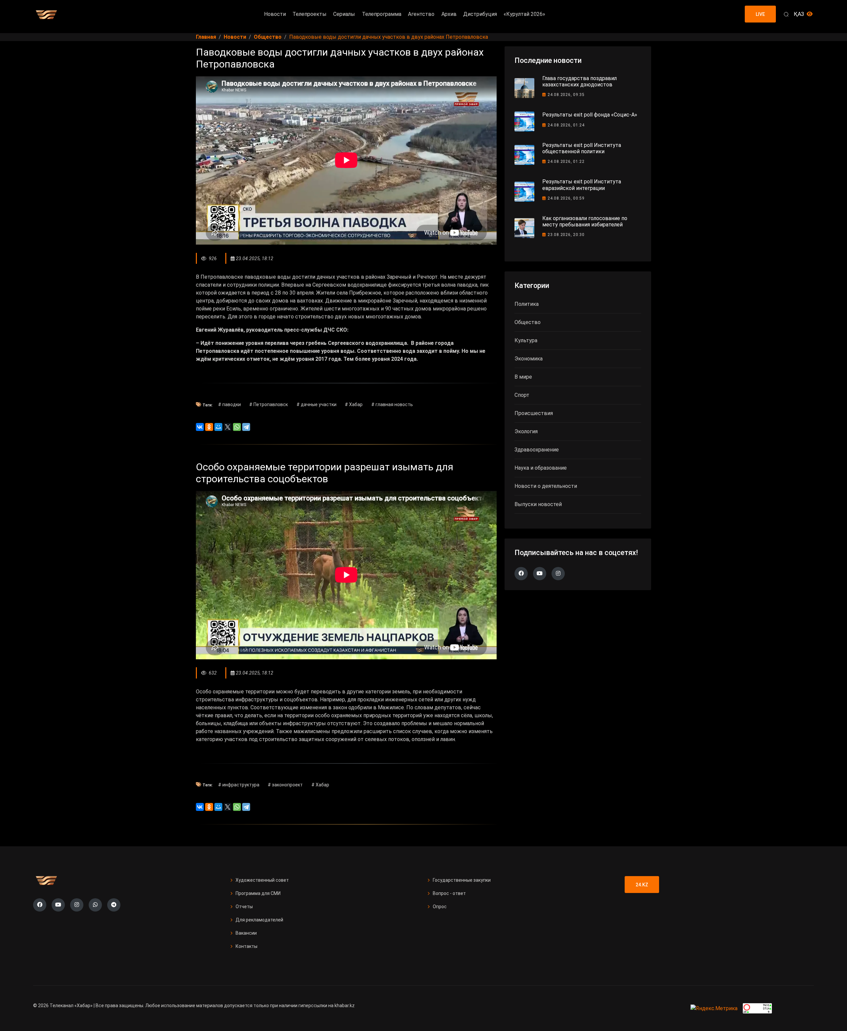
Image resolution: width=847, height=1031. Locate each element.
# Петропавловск (268, 404)
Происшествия (533, 413)
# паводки (229, 404)
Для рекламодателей (259, 919)
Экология (526, 431)
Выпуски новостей (538, 504)
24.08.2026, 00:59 (566, 198)
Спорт (521, 395)
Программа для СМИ (258, 893)
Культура (525, 340)
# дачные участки (316, 404)
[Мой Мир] (218, 427)
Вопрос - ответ (449, 893)
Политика (526, 304)
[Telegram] (246, 427)
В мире (523, 377)
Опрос (440, 906)
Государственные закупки (462, 880)
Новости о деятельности (545, 486)
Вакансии (246, 933)
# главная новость (392, 404)
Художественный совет (262, 880)
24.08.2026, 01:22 (566, 161)
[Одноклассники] (209, 427)
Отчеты (244, 906)
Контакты (246, 946)
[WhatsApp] (237, 427)
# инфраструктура (238, 784)
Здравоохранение (536, 449)
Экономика (528, 358)
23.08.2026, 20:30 (566, 234)
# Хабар (354, 404)
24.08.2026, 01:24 (566, 125)
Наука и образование (540, 468)
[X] (228, 427)
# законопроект (285, 784)
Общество (527, 322)
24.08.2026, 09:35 (566, 94)
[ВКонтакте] (200, 427)
